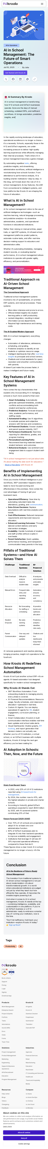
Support (4, 981)
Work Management (8, 1006)
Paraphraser (30, 1017)
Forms (4, 1038)
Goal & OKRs (6, 1028)
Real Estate (29, 1070)
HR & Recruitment (7, 1072)
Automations (6, 1024)
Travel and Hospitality (33, 1080)
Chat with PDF (30, 1028)
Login (3, 988)
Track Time (5, 1042)
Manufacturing (30, 1062)
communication (36, 504)
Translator (29, 1024)
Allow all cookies (24, 1133)
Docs (3, 1031)
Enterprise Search (7, 1010)
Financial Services (32, 1055)
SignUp (4, 992)
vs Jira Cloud (30, 1104)
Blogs (4, 1097)
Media (28, 1084)
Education (5, 1076)
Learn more (7, 1126)
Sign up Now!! (14, 925)
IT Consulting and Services (34, 1073)
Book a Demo (6, 978)
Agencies (29, 1052)
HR (30, 710)
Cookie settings (24, 1144)
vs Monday (29, 1108)
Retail (27, 1059)
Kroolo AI (29, 1010)
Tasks (4, 1021)
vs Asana (29, 1094)
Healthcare (29, 1077)
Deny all (24, 1138)
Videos (4, 1101)
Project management (9, 1052)
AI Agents (29, 1006)
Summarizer (30, 1021)
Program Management (9, 1079)
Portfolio (4, 1017)
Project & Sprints (7, 1013)
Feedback (5, 1108)
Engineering (6, 1062)
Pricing (4, 985)
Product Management (9, 1055)
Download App (6, 996)
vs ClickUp (29, 1101)
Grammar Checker (32, 1013)
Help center (5, 1094)
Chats (4, 1035)
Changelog (5, 1104)
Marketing (5, 1059)
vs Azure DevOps (31, 1097)
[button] (42, 4)
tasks (27, 163)
